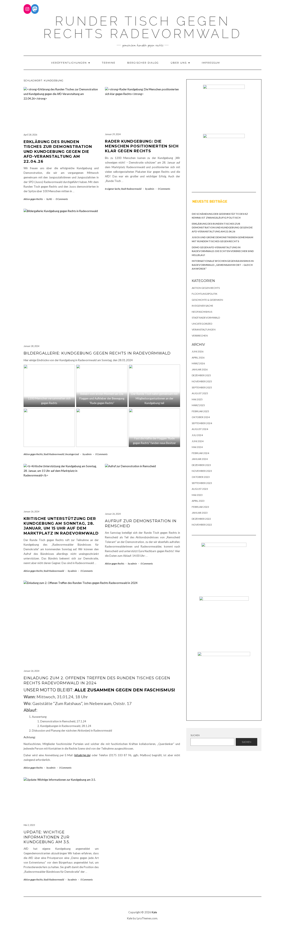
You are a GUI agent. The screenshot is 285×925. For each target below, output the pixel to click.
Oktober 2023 (201, 476)
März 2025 (198, 405)
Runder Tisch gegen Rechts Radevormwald (142, 27)
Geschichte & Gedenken (207, 299)
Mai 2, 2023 (29, 825)
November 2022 (202, 524)
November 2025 (202, 381)
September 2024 (202, 423)
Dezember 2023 (201, 465)
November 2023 (202, 470)
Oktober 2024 (201, 417)
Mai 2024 (197, 447)
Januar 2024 (200, 459)
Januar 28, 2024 (31, 346)
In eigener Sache (112, 188)
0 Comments (62, 199)
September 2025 (202, 387)
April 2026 (198, 357)
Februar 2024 (200, 453)
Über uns (179, 62)
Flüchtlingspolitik (204, 293)
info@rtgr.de (82, 755)
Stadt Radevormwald (131, 188)
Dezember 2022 (201, 518)
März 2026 (198, 363)
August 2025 (200, 393)
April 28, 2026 (30, 134)
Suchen (195, 735)
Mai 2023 (197, 494)
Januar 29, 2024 (113, 134)
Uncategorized (72, 454)
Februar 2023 (200, 506)
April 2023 (198, 500)
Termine (108, 62)
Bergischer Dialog (143, 62)
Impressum (211, 62)
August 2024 (200, 429)
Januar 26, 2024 (31, 511)
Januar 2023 (200, 512)
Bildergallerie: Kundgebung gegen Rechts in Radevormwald (97, 353)
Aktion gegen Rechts (33, 199)
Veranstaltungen (204, 329)
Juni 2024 (197, 441)
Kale (154, 912)
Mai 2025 (197, 399)
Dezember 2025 (201, 375)
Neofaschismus (202, 311)
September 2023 (202, 483)
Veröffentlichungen (69, 62)
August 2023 (200, 488)
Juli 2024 (197, 435)
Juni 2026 (197, 351)
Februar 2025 (200, 411)
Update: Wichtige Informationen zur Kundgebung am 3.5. (47, 837)
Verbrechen (200, 335)
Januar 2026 (200, 369)
